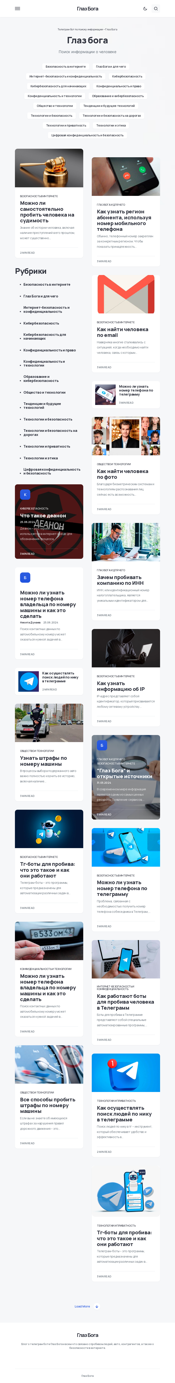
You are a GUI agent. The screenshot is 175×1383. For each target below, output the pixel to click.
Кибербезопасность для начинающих (58, 86)
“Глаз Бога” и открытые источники (124, 773)
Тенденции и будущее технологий (109, 106)
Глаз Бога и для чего (111, 66)
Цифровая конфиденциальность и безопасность (87, 135)
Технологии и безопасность (51, 116)
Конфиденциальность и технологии (55, 96)
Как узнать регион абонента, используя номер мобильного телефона (124, 220)
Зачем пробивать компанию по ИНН (120, 580)
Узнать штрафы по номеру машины (43, 760)
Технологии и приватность (66, 125)
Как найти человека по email (122, 332)
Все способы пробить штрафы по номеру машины (47, 1105)
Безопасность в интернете (66, 66)
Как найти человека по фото (122, 473)
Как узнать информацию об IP (120, 686)
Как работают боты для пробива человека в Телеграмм (125, 1001)
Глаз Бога (87, 8)
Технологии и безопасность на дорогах (112, 116)
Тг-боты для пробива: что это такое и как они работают (47, 869)
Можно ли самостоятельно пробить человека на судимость (47, 211)
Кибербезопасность (127, 76)
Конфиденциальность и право (118, 86)
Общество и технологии (55, 106)
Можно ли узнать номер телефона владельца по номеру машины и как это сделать (48, 604)
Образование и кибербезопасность (118, 96)
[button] (17, 8)
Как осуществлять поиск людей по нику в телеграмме (60, 677)
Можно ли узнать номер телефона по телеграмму (136, 390)
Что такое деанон (43, 515)
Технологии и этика (110, 125)
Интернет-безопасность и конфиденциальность (65, 76)
